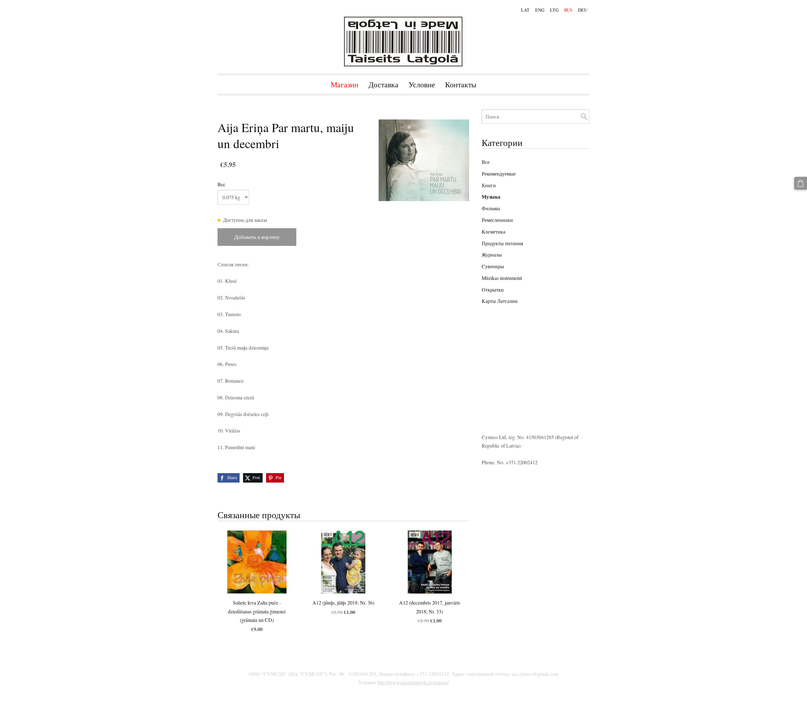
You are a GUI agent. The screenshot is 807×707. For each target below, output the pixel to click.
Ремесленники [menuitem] (497, 220)
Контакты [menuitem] (460, 84)
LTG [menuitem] (554, 10)
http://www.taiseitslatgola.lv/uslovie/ (413, 682)
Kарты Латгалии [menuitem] (500, 301)
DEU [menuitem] (582, 10)
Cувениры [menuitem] (493, 266)
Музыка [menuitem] (491, 196)
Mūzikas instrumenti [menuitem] (502, 278)
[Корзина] (800, 183)
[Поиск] (584, 116)
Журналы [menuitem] (492, 254)
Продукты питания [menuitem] (502, 243)
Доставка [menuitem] (383, 84)
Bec (221, 184)
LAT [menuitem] (525, 10)
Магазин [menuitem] (344, 84)
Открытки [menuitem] (493, 289)
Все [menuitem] (486, 162)
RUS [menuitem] (568, 10)
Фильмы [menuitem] (491, 208)
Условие (367, 682)
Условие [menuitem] (422, 84)
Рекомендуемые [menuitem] (499, 173)
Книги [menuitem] (489, 185)
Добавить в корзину (257, 236)
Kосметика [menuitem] (493, 231)
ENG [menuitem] (539, 10)
